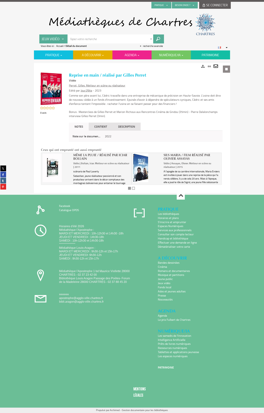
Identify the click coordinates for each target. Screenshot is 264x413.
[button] (51, 88)
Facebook (64, 206)
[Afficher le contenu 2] (133, 188)
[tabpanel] (132, 128)
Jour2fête (86, 90)
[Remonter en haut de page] (181, 196)
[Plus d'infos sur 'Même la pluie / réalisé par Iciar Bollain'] (56, 167)
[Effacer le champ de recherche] (151, 38)
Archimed (115, 410)
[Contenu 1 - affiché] (129, 188)
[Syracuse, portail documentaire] (132, 24)
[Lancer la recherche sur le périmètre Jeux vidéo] (158, 38)
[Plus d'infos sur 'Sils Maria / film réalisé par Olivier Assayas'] (147, 167)
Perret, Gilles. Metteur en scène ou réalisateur (97, 85)
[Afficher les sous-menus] (167, 5)
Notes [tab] (79, 126)
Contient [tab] (100, 126)
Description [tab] (126, 126)
